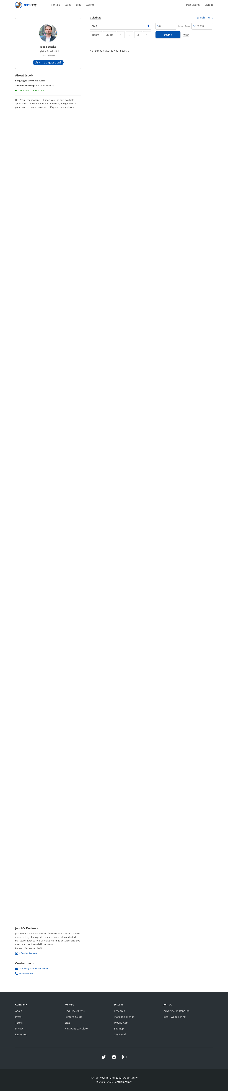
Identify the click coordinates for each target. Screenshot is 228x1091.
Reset (186, 34)
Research (119, 1011)
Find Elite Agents (75, 1011)
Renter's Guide (73, 1016)
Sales (68, 4)
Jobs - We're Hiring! (175, 1016)
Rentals (55, 4)
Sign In (209, 4)
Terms (19, 1022)
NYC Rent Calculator (77, 1028)
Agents (90, 4)
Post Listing (193, 4)
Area (94, 26)
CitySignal (120, 1034)
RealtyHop (21, 1034)
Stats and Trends (124, 1016)
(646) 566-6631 (27, 973)
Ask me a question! (48, 62)
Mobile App (121, 1022)
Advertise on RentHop (177, 1011)
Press (18, 1016)
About (18, 1011)
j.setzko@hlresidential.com (33, 968)
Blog (78, 4)
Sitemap (119, 1028)
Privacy (19, 1028)
